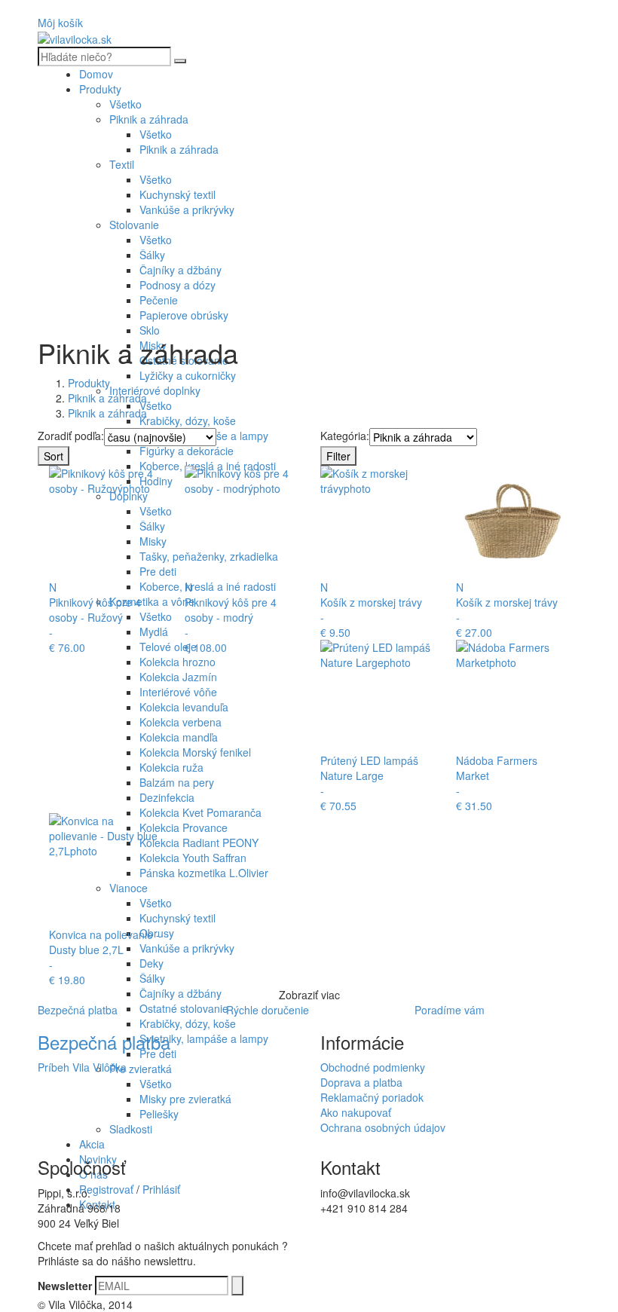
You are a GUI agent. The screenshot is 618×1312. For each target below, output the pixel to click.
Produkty (100, 88)
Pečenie (158, 299)
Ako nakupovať (355, 1112)
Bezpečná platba (78, 1009)
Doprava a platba (361, 1082)
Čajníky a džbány (180, 269)
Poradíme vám (450, 1009)
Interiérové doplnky (154, 390)
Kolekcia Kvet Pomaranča (200, 812)
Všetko (125, 104)
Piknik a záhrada (148, 119)
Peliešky (159, 1113)
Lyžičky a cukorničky (187, 375)
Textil (121, 164)
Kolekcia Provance (183, 827)
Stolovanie (134, 224)
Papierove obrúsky (183, 315)
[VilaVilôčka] (75, 37)
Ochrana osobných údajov (382, 1127)
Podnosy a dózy (177, 284)
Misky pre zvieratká (185, 1098)
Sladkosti (130, 1128)
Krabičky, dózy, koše (187, 420)
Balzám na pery (176, 782)
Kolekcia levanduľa (183, 706)
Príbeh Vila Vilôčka (82, 1067)
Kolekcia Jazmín (178, 676)
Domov (96, 73)
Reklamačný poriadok (372, 1097)
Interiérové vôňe (178, 691)
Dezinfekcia (166, 797)
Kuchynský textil (177, 194)
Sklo (149, 330)
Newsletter (65, 1285)
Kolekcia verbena (180, 721)
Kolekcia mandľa (178, 737)
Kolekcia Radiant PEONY (199, 842)
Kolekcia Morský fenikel (195, 752)
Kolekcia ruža (171, 767)
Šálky (152, 254)
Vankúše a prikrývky (186, 209)
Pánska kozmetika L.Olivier (203, 872)
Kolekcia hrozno (177, 661)
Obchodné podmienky (372, 1067)
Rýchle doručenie (267, 1009)
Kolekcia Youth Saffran (192, 857)
